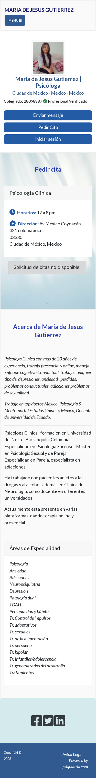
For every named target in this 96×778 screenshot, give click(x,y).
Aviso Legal (72, 754)
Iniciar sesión (48, 139)
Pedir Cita (48, 127)
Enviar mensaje (48, 115)
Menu (13, 20)
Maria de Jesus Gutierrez (39, 10)
